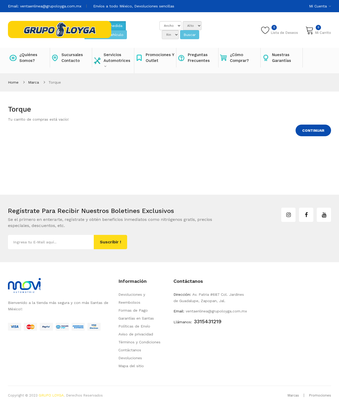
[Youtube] (324, 215)
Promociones (320, 395)
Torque (54, 82)
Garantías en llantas (136, 318)
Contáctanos (129, 350)
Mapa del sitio (131, 366)
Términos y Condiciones (139, 342)
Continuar (313, 130)
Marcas (293, 395)
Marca (33, 82)
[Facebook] (306, 215)
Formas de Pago (133, 310)
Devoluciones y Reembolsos (131, 298)
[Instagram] (288, 215)
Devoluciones (130, 358)
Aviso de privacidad (135, 334)
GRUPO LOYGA (51, 395)
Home (13, 82)
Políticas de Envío (134, 326)
